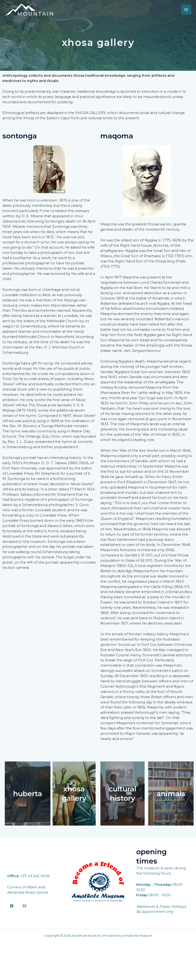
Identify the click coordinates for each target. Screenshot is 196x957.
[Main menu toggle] (186, 10)
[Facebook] (11, 905)
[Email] (24, 905)
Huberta (27, 793)
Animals (171, 793)
